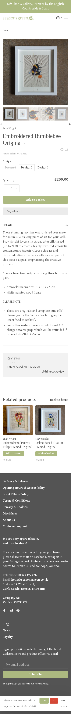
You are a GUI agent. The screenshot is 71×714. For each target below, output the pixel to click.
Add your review (53, 371)
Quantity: (9, 180)
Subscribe (35, 674)
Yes (44, 700)
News (6, 630)
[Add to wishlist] (62, 150)
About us (9, 520)
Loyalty (8, 637)
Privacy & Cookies (15, 507)
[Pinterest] (18, 611)
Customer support (15, 526)
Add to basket (35, 200)
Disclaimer (10, 513)
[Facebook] (4, 611)
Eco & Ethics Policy (16, 494)
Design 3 (43, 167)
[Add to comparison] (66, 150)
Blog (6, 624)
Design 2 (27, 167)
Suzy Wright (9, 128)
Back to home (59, 400)
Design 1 (10, 167)
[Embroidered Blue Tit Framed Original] (50, 420)
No (53, 700)
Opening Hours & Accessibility (24, 488)
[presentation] (9, 114)
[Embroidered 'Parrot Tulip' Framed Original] (18, 420)
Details (7, 225)
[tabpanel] (35, 72)
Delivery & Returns (16, 481)
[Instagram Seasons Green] (11, 611)
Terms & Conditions (16, 501)
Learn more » (63, 703)
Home (6, 30)
